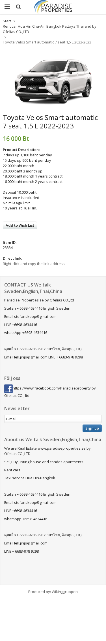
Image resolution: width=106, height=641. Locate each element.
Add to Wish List (20, 225)
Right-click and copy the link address (34, 263)
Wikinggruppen (65, 591)
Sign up (92, 428)
